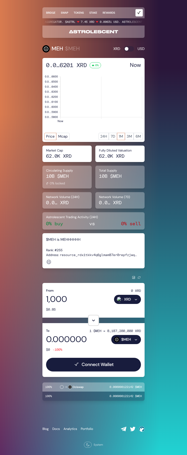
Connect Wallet (98, 365)
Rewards (109, 13)
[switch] (129, 49)
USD (141, 48)
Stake (93, 13)
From (50, 291)
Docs (56, 429)
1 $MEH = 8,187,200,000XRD (115, 331)
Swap (64, 13)
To (47, 331)
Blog (45, 429)
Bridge (50, 13)
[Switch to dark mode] (88, 445)
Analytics (70, 429)
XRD (116, 48)
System (98, 445)
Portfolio (87, 429)
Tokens (79, 13)
